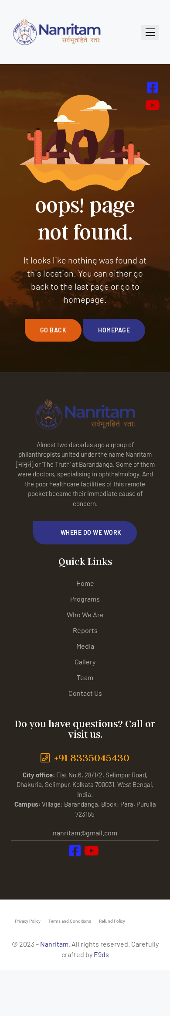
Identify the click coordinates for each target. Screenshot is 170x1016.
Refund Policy (112, 921)
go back (53, 330)
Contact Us (85, 693)
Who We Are (85, 614)
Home (85, 583)
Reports (85, 630)
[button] (85, 532)
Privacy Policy (28, 921)
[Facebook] (76, 869)
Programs (85, 599)
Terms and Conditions (69, 921)
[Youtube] (95, 869)
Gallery (85, 661)
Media (85, 646)
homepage (114, 330)
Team (85, 677)
